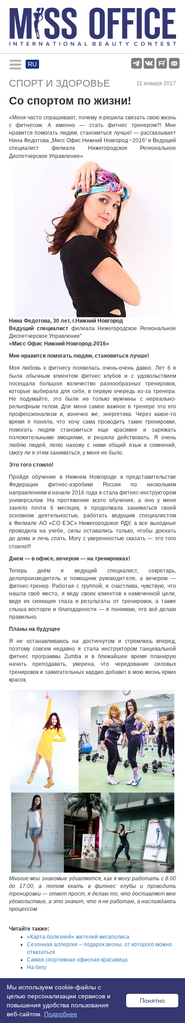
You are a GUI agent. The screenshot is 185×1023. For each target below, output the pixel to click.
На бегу (36, 967)
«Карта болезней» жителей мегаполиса (78, 937)
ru (32, 64)
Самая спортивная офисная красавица (77, 960)
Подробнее (60, 1014)
